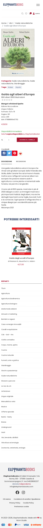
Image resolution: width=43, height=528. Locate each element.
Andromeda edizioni (9, 309)
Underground (6, 427)
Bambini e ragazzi (8, 319)
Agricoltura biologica (9, 304)
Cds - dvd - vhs (7, 335)
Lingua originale (7, 396)
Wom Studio (21, 520)
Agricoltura (5, 293)
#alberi (10, 87)
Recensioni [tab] (21, 161)
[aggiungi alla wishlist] (20, 153)
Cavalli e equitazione (9, 329)
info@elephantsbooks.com (21, 486)
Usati (3, 432)
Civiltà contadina (7, 340)
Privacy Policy (14, 503)
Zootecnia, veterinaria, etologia (13, 448)
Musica (4, 407)
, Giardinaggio (19, 83)
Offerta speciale (7, 412)
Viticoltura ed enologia (10, 443)
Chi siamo (7, 499)
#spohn (18, 87)
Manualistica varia (8, 401)
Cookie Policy (28, 503)
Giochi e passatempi (9, 371)
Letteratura (5, 391)
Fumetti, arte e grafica (10, 360)
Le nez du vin (6, 386)
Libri (11, 23)
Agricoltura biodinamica (10, 298)
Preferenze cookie (21, 506)
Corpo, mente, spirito (9, 345)
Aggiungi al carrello (27, 139)
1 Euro (3, 288)
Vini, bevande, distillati (9, 437)
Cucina (4, 350)
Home (4, 23)
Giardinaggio (6, 365)
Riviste (3, 422)
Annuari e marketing (9, 314)
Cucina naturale (7, 355)
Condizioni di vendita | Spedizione (27, 499)
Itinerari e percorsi (8, 381)
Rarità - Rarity (6, 417)
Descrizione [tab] (6, 161)
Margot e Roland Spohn (12, 103)
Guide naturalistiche (24, 23)
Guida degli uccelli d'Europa (21, 258)
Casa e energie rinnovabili (11, 324)
